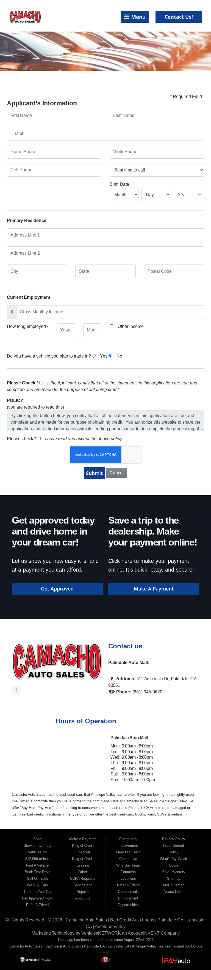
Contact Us (128, 859)
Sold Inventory (173, 872)
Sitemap (173, 878)
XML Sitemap (173, 885)
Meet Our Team (128, 852)
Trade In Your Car (37, 892)
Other (82, 872)
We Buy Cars (37, 885)
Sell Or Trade (37, 878)
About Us (82, 898)
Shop (37, 839)
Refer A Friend (37, 905)
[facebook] (16, 690)
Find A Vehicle (37, 865)
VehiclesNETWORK (101, 933)
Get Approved (57, 588)
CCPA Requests (83, 878)
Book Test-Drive (37, 872)
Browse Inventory (37, 846)
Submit (94, 473)
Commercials (128, 892)
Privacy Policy (173, 839)
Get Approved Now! (37, 898)
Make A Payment (154, 588)
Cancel (117, 473)
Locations (128, 878)
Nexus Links (174, 892)
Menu (137, 17)
